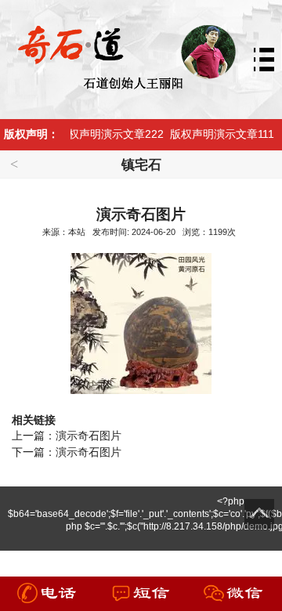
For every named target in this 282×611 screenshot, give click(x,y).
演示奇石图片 (88, 435)
